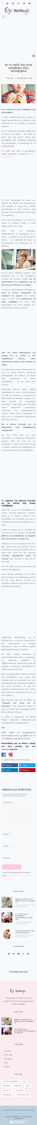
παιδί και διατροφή (23, 760)
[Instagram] (18, 3)
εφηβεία (7, 760)
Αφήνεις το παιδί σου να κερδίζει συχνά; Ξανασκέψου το (25, 900)
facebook (5, 749)
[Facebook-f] (11, 1122)
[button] (34, 56)
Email (6, 846)
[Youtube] (29, 3)
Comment (8, 802)
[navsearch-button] (3, 17)
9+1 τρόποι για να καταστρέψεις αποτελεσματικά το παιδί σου (24, 916)
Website (6, 858)
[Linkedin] (28, 954)
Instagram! (23, 749)
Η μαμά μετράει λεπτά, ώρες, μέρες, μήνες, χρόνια (25, 931)
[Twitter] (13, 3)
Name (6, 834)
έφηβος (13, 760)
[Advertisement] (18, 38)
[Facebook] (7, 3)
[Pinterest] (24, 3)
